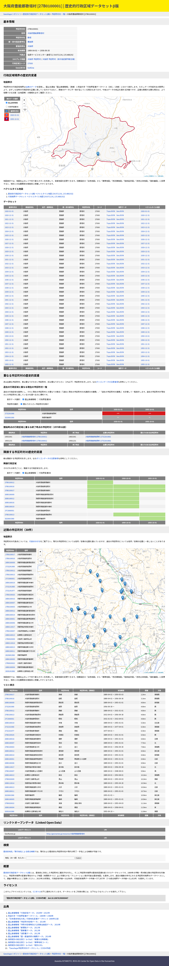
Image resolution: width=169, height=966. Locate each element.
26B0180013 (9, 787)
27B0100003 (9, 747)
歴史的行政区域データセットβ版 (36, 14)
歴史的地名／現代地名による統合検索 (19, 851)
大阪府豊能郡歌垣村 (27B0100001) (34, 436)
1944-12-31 (9, 312)
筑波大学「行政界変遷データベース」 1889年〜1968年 (30, 915)
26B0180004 (9, 807)
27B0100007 (9, 771)
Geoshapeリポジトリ (12, 14)
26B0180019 (9, 506)
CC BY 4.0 (37, 891)
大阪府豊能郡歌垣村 (36, 33)
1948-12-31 (9, 328)
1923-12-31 (9, 227)
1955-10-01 (9, 360)
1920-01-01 (9, 211)
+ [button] (24, 100)
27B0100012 (9, 482)
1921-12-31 (9, 219)
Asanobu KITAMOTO (63, 961)
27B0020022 (9, 803)
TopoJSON (111, 211)
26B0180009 (9, 494)
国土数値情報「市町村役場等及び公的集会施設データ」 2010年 (34, 924)
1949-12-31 (9, 332)
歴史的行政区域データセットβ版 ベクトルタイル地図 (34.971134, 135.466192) (40, 193)
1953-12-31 (9, 352)
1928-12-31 (9, 247)
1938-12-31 (9, 287)
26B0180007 (9, 743)
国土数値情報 (13, 102)
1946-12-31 (9, 320)
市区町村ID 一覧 (58, 14)
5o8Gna (31, 67)
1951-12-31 (9, 344)
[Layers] (24, 109)
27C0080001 (9, 510)
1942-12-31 (9, 304)
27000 (30, 63)
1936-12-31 (9, 279)
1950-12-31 (9, 340)
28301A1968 (9, 811)
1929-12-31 (9, 251)
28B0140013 (9, 775)
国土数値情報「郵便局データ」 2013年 (24, 927)
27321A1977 (9, 731)
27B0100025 (9, 735)
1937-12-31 (9, 283)
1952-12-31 (9, 348)
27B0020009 (9, 779)
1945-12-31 (9, 316)
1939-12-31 (9, 291)
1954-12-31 (9, 356)
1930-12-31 (9, 255)
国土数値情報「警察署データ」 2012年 (24, 930)
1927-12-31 (9, 243)
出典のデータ (31, 86)
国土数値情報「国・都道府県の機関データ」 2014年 (29, 936)
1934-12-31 (9, 271)
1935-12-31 (9, 275)
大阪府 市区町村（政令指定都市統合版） (59, 59)
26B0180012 (9, 498)
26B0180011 (9, 791)
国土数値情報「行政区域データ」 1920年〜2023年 (29, 912)
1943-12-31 (9, 308)
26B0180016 (9, 502)
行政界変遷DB (13, 106)
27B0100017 (9, 490)
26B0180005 (9, 799)
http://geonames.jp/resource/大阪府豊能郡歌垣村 (66, 833)
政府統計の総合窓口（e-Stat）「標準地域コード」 (28, 942)
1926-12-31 (9, 239)
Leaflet (146, 176)
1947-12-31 (9, 324)
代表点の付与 (34, 541)
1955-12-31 (9, 364)
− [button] (24, 103)
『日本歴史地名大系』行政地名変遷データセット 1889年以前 (33, 918)
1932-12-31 (9, 263)
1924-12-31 (9, 231)
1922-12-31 (9, 223)
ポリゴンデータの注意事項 (107, 381)
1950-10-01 (9, 336)
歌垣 (29, 37)
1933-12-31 (9, 267)
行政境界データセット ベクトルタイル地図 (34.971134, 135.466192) (36, 196)
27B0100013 (9, 514)
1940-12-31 (9, 295)
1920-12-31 (9, 215)
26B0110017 (9, 767)
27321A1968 (9, 727)
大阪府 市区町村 (34, 59)
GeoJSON (120, 211)
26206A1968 (9, 417)
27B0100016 (9, 486)
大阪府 (30, 46)
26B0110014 (9, 783)
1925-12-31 (9, 235)
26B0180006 (9, 763)
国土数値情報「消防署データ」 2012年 (24, 933)
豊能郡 (30, 41)
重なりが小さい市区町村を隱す (36, 404)
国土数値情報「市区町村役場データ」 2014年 (27, 921)
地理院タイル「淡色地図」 (156, 176)
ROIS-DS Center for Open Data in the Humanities (94, 961)
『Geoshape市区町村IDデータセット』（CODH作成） (30, 948)
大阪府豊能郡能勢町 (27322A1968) (98, 436)
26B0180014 (9, 755)
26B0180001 (9, 759)
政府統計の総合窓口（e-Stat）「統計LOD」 (26, 945)
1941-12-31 (9, 300)
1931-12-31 (9, 259)
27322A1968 (9, 413)
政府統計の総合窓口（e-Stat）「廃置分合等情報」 (28, 939)
